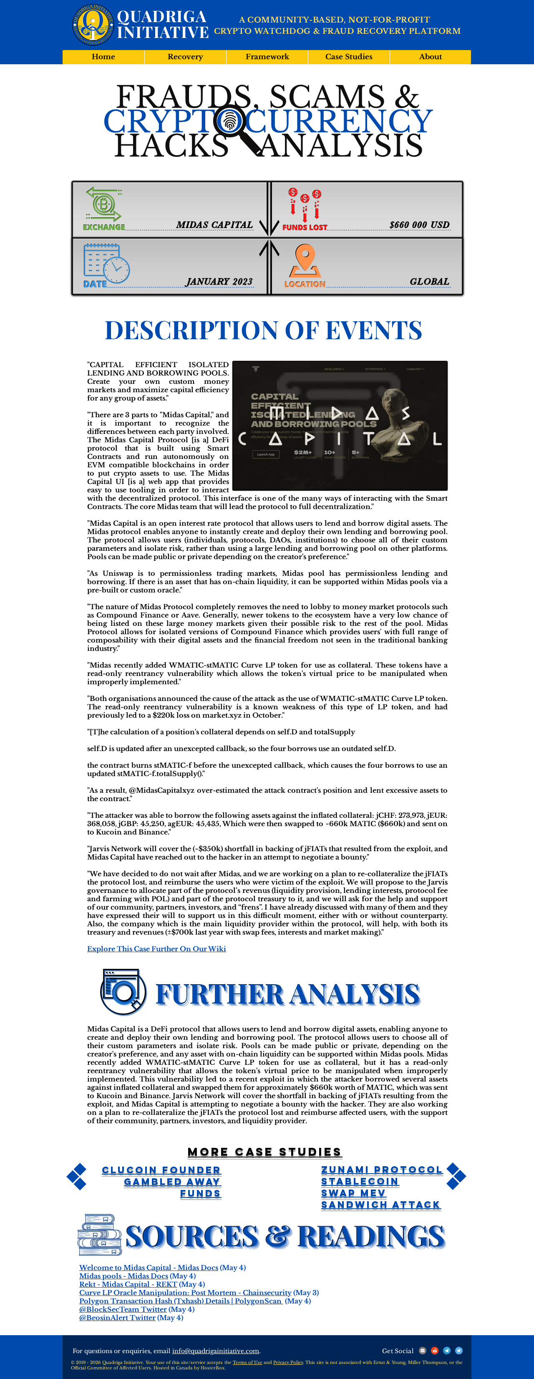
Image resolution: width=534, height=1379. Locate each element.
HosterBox (212, 1368)
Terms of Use (247, 1362)
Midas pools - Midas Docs (123, 1276)
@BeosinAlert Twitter (117, 1317)
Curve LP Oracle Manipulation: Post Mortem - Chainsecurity (185, 1292)
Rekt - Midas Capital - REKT (128, 1284)
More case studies (265, 1152)
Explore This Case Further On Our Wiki (156, 949)
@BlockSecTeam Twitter (123, 1309)
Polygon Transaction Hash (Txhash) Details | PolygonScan (181, 1301)
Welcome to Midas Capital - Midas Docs (148, 1267)
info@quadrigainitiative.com (215, 1351)
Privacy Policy (288, 1362)
